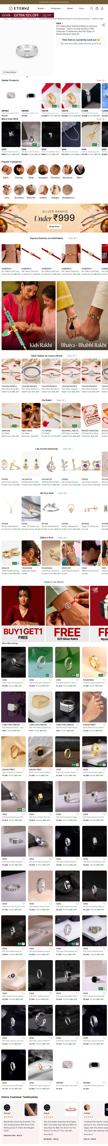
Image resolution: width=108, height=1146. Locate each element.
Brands (41, 8)
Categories (55, 8)
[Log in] (102, 8)
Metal (69, 8)
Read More (48, 1134)
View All (100, 80)
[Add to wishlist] (10, 1141)
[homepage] (19, 8)
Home (5, 19)
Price (81, 8)
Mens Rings (31, 19)
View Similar (11, 72)
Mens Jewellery (17, 19)
